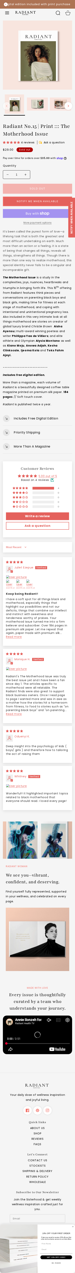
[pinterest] (37, 1110)
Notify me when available (37, 201)
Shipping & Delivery (37, 1171)
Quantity (9, 166)
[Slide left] (7, 106)
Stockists (37, 1166)
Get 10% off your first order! (38, 4)
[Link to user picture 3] (20, 584)
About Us (37, 1128)
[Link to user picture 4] (30, 584)
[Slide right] (68, 106)
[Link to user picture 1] (37, 577)
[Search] (57, 12)
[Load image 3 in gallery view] (60, 105)
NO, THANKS (56, 1263)
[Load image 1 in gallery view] (14, 105)
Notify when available (71, 218)
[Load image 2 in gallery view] (37, 105)
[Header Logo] (32, 13)
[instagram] (47, 1110)
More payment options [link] (37, 222)
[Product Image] (37, 55)
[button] (7, 13)
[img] (14, 562)
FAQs (37, 1144)
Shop (38, 1133)
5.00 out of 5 (48, 476)
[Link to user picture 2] (10, 584)
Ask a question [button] (37, 526)
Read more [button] (14, 637)
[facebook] (27, 1110)
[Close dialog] (73, 1227)
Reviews (38, 1139)
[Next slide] (69, 4)
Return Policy (37, 1177)
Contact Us (37, 1160)
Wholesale (37, 1182)
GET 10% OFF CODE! (56, 1257)
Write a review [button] (37, 516)
